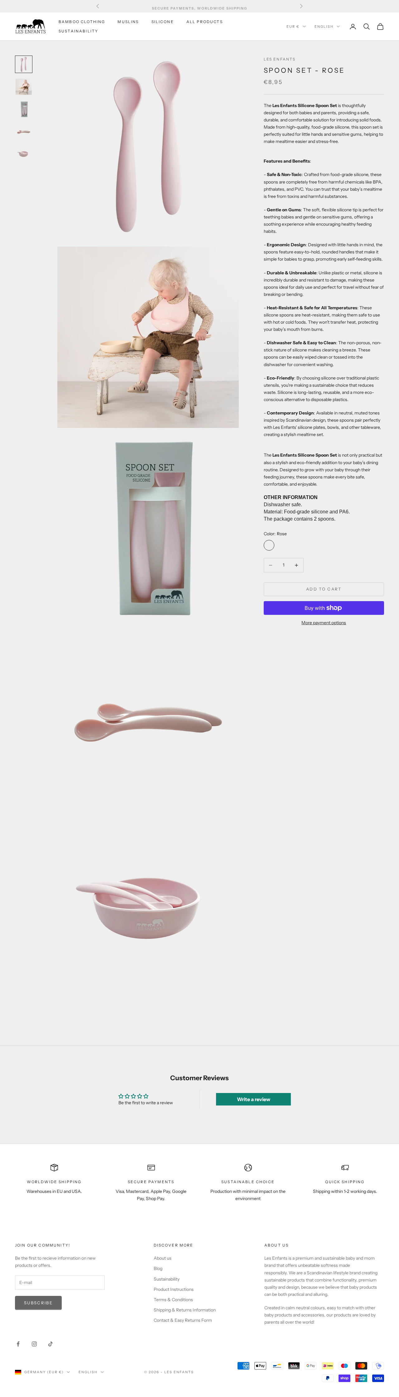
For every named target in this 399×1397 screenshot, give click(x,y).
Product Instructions (174, 1289)
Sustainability (167, 1279)
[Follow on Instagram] (34, 1344)
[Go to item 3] (23, 109)
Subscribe (38, 1302)
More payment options (323, 622)
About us (162, 1258)
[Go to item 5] (23, 154)
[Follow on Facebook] (18, 1344)
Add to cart (324, 588)
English (324, 26)
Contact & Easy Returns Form (183, 1320)
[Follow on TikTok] (50, 1344)
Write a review (253, 1099)
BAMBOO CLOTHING (82, 21)
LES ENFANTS (280, 59)
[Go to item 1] (23, 64)
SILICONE (162, 21)
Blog (158, 1268)
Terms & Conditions (173, 1299)
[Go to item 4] (23, 131)
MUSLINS (128, 21)
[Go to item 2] (23, 87)
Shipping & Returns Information (185, 1310)
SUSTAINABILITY (78, 31)
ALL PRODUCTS (204, 21)
